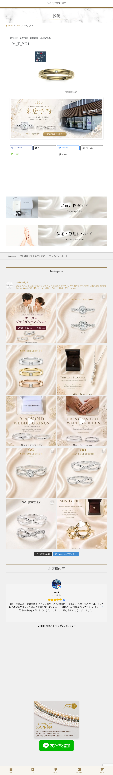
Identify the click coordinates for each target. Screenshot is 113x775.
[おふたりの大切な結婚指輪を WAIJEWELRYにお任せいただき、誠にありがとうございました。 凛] (82, 421)
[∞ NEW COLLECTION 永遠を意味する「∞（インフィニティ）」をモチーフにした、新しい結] (31, 524)
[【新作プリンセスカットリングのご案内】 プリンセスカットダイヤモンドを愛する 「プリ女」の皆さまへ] (31, 370)
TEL (33, 772)
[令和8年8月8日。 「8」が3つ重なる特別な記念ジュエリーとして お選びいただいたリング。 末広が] (82, 524)
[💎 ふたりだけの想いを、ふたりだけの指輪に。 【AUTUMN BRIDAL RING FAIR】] (31, 318)
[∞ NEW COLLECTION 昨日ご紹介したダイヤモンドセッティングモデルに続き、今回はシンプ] (82, 473)
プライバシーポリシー (59, 256)
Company (12, 256)
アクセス (56, 772)
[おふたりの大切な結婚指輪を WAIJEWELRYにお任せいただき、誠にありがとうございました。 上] (31, 421)
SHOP (102, 772)
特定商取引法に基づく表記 (32, 256)
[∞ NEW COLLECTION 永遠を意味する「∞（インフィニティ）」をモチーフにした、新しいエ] (31, 473)
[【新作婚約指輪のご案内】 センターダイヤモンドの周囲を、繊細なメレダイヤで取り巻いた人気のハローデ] (82, 318)
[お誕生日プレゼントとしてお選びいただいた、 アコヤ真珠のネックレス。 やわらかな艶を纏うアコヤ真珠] (82, 370)
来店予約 (79, 772)
